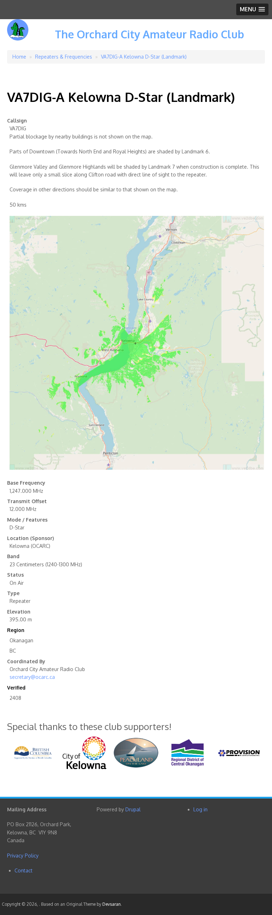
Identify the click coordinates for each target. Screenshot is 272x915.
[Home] (17, 35)
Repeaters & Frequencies (63, 57)
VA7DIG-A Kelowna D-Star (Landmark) (144, 57)
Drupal (133, 809)
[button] (252, 9)
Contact (24, 870)
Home (19, 57)
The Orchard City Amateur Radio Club (149, 34)
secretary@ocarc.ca (32, 677)
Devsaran (111, 904)
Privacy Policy (23, 856)
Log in (200, 809)
